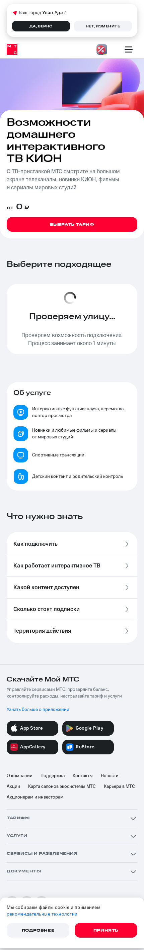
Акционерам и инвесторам (35, 797)
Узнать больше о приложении (38, 709)
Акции (13, 786)
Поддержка (53, 775)
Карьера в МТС (119, 786)
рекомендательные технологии (42, 914)
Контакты (83, 775)
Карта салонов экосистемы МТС (62, 786)
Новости (110, 775)
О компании (19, 775)
